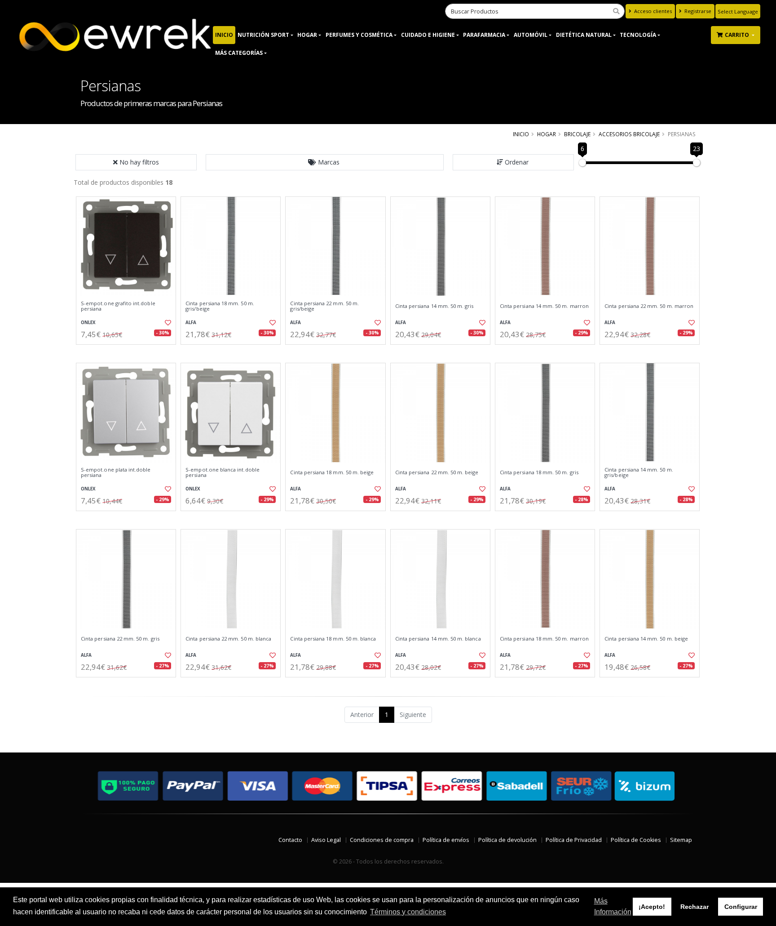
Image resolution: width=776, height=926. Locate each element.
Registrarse (697, 11)
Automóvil (530, 35)
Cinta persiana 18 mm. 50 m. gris (539, 472)
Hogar (307, 35)
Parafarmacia (484, 35)
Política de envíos (446, 840)
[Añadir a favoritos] (167, 323)
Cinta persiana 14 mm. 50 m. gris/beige (638, 472)
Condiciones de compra (382, 840)
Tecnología (638, 35)
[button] (325, 162)
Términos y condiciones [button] (408, 912)
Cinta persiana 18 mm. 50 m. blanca (333, 638)
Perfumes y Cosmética (359, 35)
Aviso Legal (326, 840)
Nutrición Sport (263, 35)
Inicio (224, 35)
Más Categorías (239, 53)
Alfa (190, 322)
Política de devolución (507, 840)
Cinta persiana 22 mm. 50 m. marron (648, 306)
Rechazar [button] (694, 906)
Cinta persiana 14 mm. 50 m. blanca (438, 638)
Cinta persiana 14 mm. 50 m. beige (646, 638)
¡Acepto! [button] (652, 906)
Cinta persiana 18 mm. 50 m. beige (332, 472)
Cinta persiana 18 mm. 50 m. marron (544, 638)
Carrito (737, 35)
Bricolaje (577, 134)
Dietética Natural (584, 35)
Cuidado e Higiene (428, 35)
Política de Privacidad (574, 840)
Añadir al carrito (129, 352)
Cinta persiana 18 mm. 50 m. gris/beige (219, 306)
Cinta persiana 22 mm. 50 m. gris (120, 638)
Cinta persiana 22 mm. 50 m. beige (437, 472)
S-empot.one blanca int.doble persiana (222, 472)
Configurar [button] (740, 906)
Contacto (290, 840)
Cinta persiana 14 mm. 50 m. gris (434, 306)
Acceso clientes (652, 11)
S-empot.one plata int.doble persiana (116, 472)
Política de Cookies (636, 840)
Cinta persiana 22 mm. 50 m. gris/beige (324, 306)
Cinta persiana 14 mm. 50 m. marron (544, 306)
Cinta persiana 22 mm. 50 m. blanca (228, 638)
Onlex (88, 322)
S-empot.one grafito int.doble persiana (118, 306)
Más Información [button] (612, 906)
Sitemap (681, 840)
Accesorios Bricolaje (629, 134)
